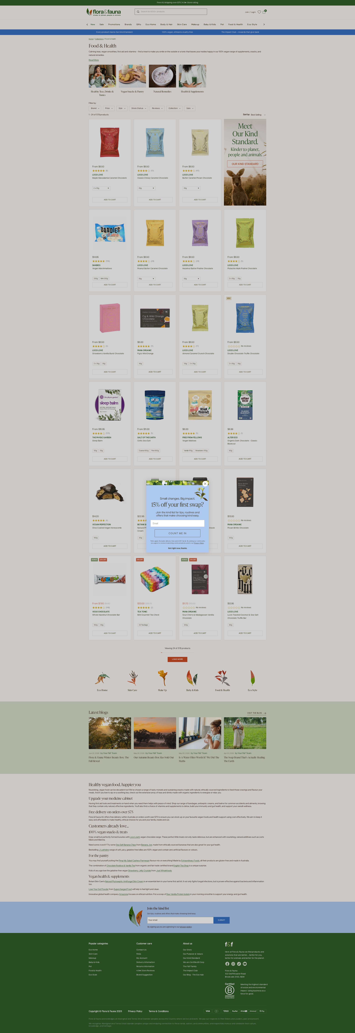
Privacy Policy (199, 543)
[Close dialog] (205, 483)
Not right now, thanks (177, 548)
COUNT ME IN (178, 533)
